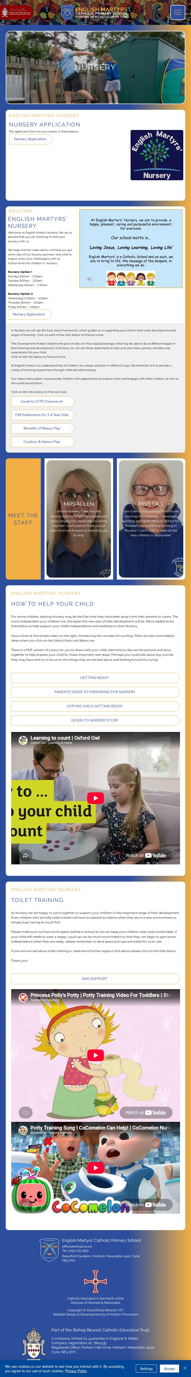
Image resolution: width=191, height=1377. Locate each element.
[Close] (185, 1368)
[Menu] (177, 12)
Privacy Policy (76, 1370)
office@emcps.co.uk (77, 1246)
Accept (169, 1368)
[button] (173, 281)
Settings (146, 1368)
